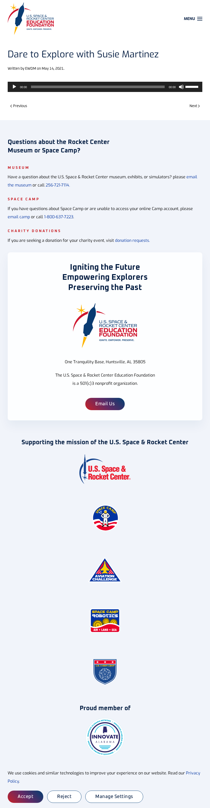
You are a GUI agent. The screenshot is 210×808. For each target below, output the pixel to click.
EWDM (30, 68)
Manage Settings (114, 796)
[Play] (14, 86)
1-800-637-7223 (58, 217)
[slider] (192, 86)
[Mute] (181, 86)
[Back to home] (31, 19)
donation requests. (132, 240)
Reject (64, 796)
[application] (105, 87)
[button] (193, 19)
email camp (19, 217)
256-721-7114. (58, 185)
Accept (25, 796)
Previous (20, 106)
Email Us (105, 404)
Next (193, 106)
